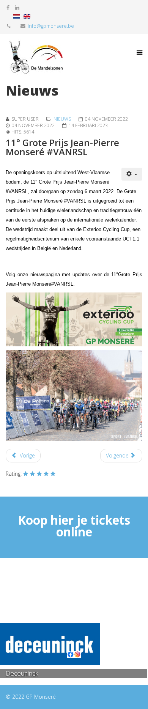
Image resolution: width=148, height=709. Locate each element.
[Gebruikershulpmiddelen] (132, 174)
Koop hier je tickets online (74, 526)
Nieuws (62, 119)
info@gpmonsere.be (51, 26)
